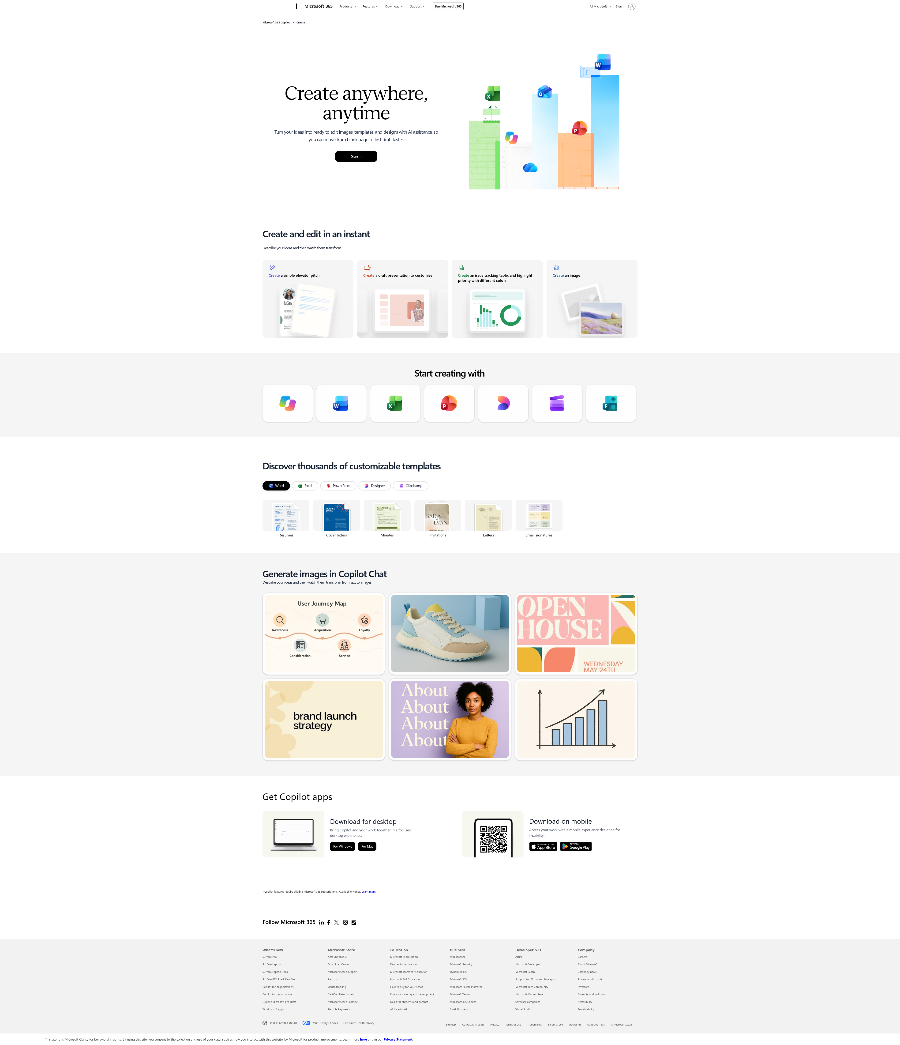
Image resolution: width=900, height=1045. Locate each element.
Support (416, 6)
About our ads (596, 1024)
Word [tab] (279, 485)
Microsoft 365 (458, 979)
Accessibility (585, 1002)
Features (369, 6)
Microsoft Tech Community (531, 986)
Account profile (337, 956)
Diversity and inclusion (592, 994)
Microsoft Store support (342, 971)
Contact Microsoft (473, 1024)
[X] (336, 922)
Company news (587, 971)
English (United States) (283, 1022)
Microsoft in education (404, 956)
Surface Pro (269, 956)
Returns (333, 979)
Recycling (575, 1024)
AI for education (400, 1009)
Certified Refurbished (341, 994)
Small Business (459, 1009)
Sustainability (586, 1009)
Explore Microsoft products (279, 1002)
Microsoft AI (457, 956)
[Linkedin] (321, 922)
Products (345, 6)
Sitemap (451, 1024)
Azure (518, 956)
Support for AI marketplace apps (535, 979)
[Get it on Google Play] (576, 846)
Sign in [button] (356, 156)
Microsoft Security (461, 964)
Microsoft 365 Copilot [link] (276, 22)
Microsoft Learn (525, 971)
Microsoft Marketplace (529, 994)
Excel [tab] (308, 485)
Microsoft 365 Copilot (463, 1002)
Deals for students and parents (409, 1002)
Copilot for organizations (277, 986)
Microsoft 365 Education (405, 979)
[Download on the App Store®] (543, 846)
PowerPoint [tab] (341, 485)
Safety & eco (555, 1024)
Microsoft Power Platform (466, 986)
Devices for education (403, 964)
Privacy (494, 1024)
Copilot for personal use (277, 994)
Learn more (368, 891)
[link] (307, 299)
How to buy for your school (407, 986)
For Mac (367, 846)
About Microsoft (588, 964)
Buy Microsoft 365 (448, 6)
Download (392, 6)
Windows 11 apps (273, 1009)
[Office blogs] (354, 922)
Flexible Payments (339, 1009)
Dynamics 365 (458, 971)
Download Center (338, 964)
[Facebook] (328, 922)
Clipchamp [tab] (413, 485)
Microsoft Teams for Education (409, 971)
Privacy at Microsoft (590, 979)
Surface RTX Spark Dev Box (278, 979)
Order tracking (337, 986)
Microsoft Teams (460, 994)
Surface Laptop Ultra (275, 971)
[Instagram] (345, 922)
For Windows (342, 846)
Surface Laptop (271, 964)
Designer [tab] (378, 485)
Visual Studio (523, 1009)
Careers (582, 956)
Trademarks (534, 1024)
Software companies (527, 1002)
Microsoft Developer (527, 964)
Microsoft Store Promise (343, 1002)
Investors (583, 986)
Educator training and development (412, 994)
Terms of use (513, 1024)
